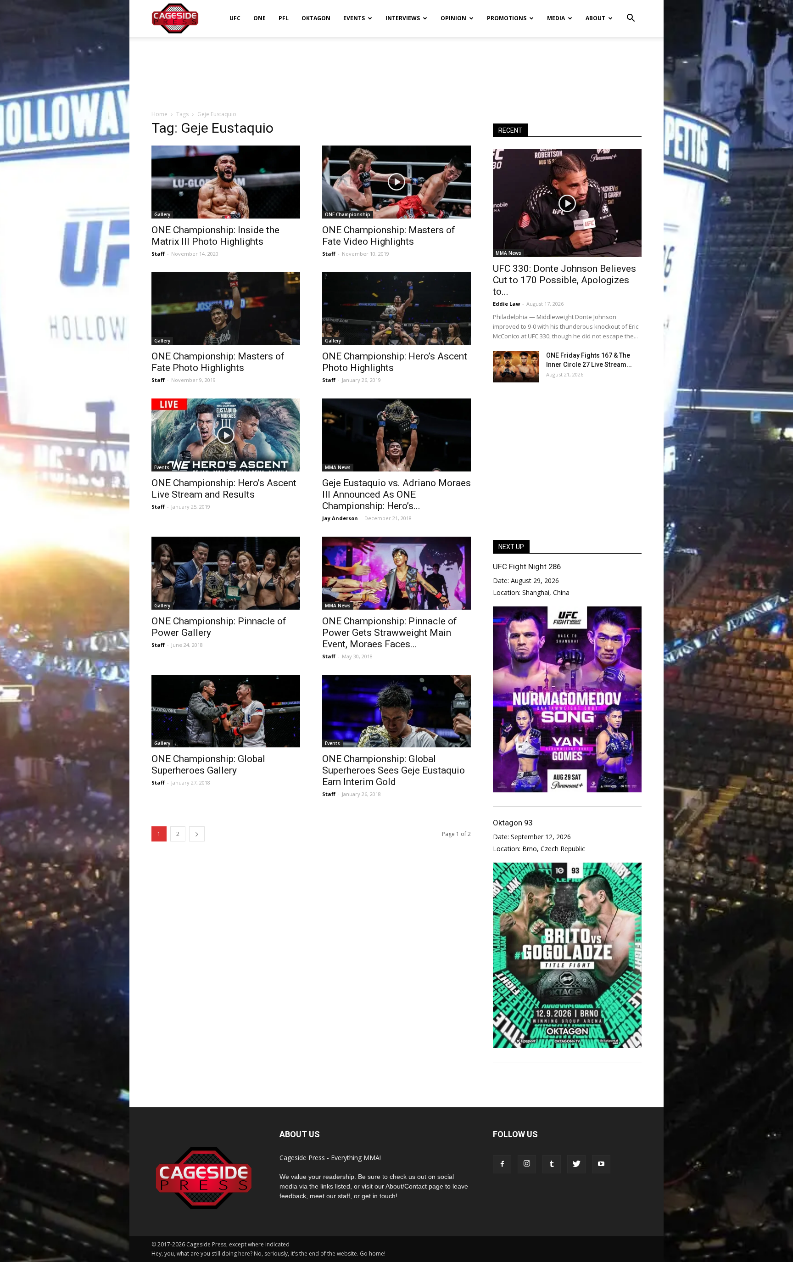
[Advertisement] (396, 68)
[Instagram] (527, 1164)
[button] (631, 12)
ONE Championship (347, 214)
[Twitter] (576, 1164)
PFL (284, 18)
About (595, 18)
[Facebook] (502, 1164)
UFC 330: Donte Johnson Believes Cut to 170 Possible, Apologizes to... (564, 280)
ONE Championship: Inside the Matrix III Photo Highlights (215, 235)
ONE (259, 18)
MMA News (338, 467)
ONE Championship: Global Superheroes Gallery (208, 764)
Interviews (402, 18)
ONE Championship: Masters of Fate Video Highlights (388, 235)
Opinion (453, 18)
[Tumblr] (551, 1164)
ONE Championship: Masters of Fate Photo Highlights (218, 362)
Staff (158, 253)
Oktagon (316, 18)
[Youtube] (601, 1164)
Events (354, 18)
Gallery (162, 214)
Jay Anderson (340, 518)
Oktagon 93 (512, 822)
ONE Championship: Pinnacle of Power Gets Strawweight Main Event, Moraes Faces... (389, 633)
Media (556, 18)
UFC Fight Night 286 (527, 566)
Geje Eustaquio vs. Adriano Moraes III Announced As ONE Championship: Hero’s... (396, 494)
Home (159, 114)
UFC (234, 18)
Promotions (506, 18)
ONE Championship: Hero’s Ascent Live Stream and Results (223, 488)
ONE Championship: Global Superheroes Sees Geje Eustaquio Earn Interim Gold (393, 770)
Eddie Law (506, 303)
